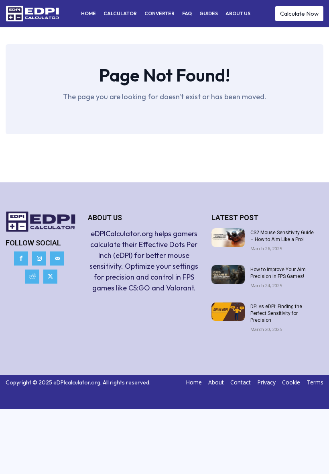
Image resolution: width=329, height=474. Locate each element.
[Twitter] (50, 277)
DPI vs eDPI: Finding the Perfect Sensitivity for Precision (276, 313)
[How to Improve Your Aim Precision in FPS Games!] (228, 274)
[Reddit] (32, 277)
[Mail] (57, 258)
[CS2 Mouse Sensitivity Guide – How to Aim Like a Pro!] (228, 237)
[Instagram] (39, 258)
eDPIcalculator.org (76, 382)
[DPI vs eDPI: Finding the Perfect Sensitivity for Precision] (228, 311)
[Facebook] (21, 258)
